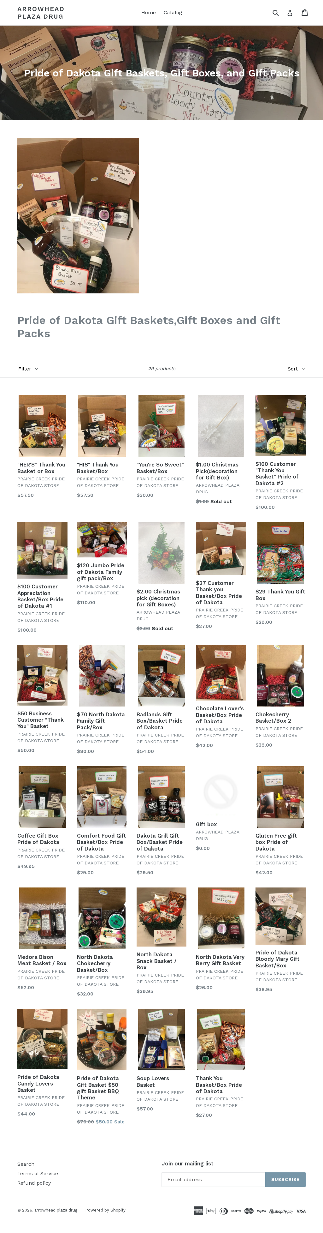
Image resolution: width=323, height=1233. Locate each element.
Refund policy (34, 1183)
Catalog (173, 12)
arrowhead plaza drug (41, 12)
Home (148, 12)
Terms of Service (37, 1173)
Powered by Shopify (105, 1210)
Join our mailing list (188, 1163)
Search (25, 1164)
